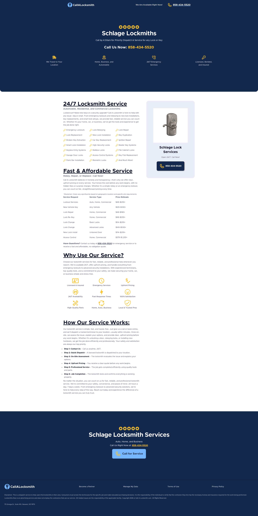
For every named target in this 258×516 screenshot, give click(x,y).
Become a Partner (87, 487)
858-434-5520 (141, 47)
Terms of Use (173, 487)
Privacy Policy (218, 487)
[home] (83, 5)
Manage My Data (130, 487)
